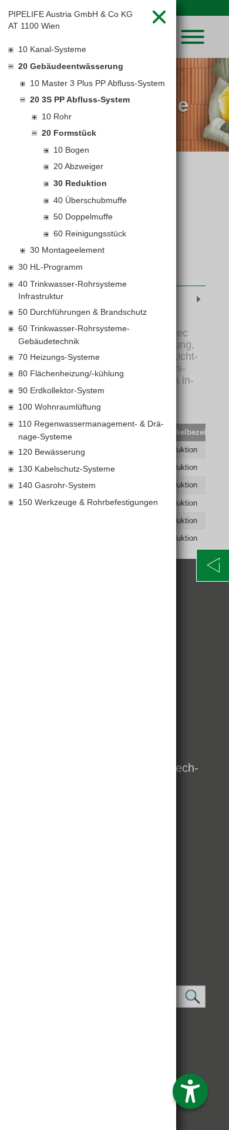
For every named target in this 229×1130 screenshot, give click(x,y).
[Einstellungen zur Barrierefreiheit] (190, 1091)
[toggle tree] (88, 50)
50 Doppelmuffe (83, 216)
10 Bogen (71, 149)
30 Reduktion (80, 183)
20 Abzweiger (78, 166)
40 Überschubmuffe (90, 200)
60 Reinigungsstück (89, 233)
